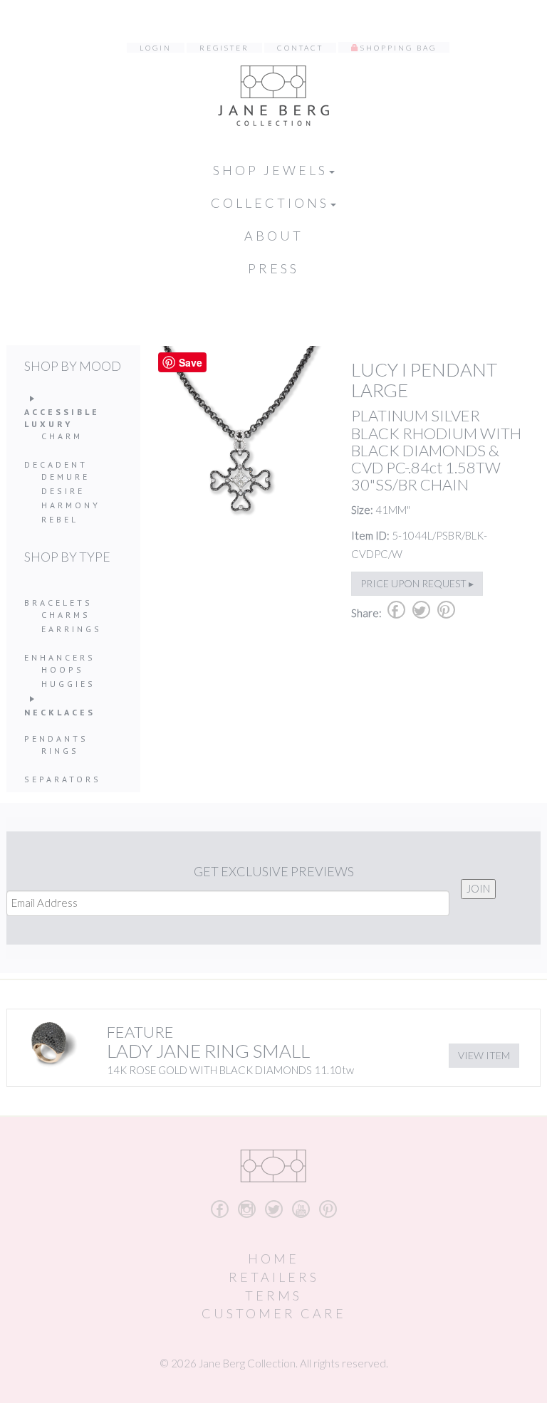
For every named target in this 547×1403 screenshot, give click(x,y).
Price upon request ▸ (417, 583)
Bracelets (58, 602)
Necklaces (59, 712)
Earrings (71, 629)
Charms (65, 614)
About (273, 235)
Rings (60, 750)
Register (224, 47)
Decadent (56, 464)
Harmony (70, 505)
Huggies (68, 683)
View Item (484, 1055)
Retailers (274, 1277)
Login (156, 47)
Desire (63, 490)
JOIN (478, 888)
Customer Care (274, 1313)
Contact (300, 47)
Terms (273, 1295)
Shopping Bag (398, 47)
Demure (65, 476)
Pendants (56, 738)
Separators (62, 779)
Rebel (59, 519)
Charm (62, 436)
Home (273, 1258)
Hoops (62, 669)
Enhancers (59, 657)
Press (273, 268)
